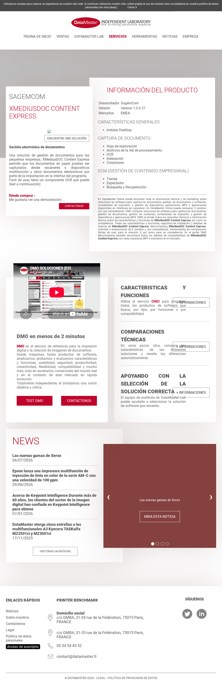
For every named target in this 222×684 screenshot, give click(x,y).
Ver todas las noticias (55, 551)
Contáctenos (79, 401)
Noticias (170, 36)
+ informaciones (191, 302)
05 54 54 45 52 (69, 645)
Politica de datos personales (18, 638)
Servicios (118, 36)
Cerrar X (132, 7)
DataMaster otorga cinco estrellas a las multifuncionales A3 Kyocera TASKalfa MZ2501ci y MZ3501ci (46, 529)
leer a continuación (24, 184)
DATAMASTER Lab (89, 36)
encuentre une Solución (66, 138)
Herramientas (144, 36)
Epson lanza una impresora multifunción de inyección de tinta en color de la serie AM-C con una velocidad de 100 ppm (54, 475)
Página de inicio (37, 36)
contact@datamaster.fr (77, 656)
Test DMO (34, 401)
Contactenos (74, 206)
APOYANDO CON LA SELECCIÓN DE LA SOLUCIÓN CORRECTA (153, 384)
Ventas (62, 36)
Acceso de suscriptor (23, 647)
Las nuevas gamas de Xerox (36, 455)
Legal (10, 630)
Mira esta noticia (159, 517)
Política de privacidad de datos (132, 678)
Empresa (190, 36)
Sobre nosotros (17, 617)
